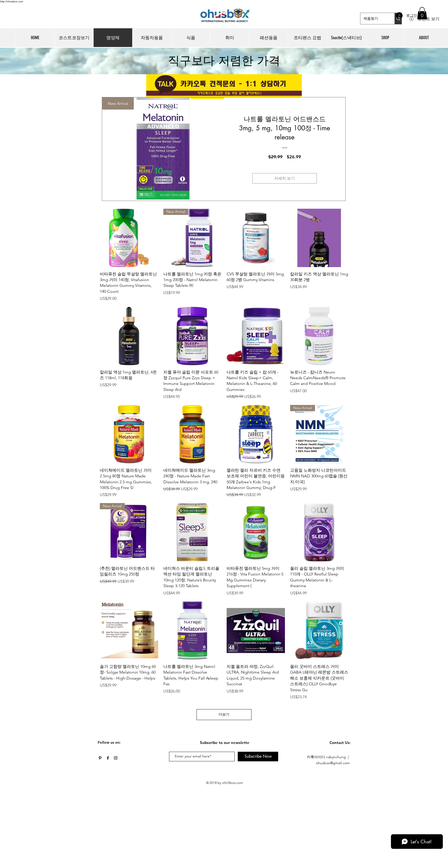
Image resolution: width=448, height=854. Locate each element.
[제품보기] (129, 238)
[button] (422, 13)
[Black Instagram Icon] (115, 758)
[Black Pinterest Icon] (100, 758)
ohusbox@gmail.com (333, 763)
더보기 (224, 714)
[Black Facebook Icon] (108, 758)
